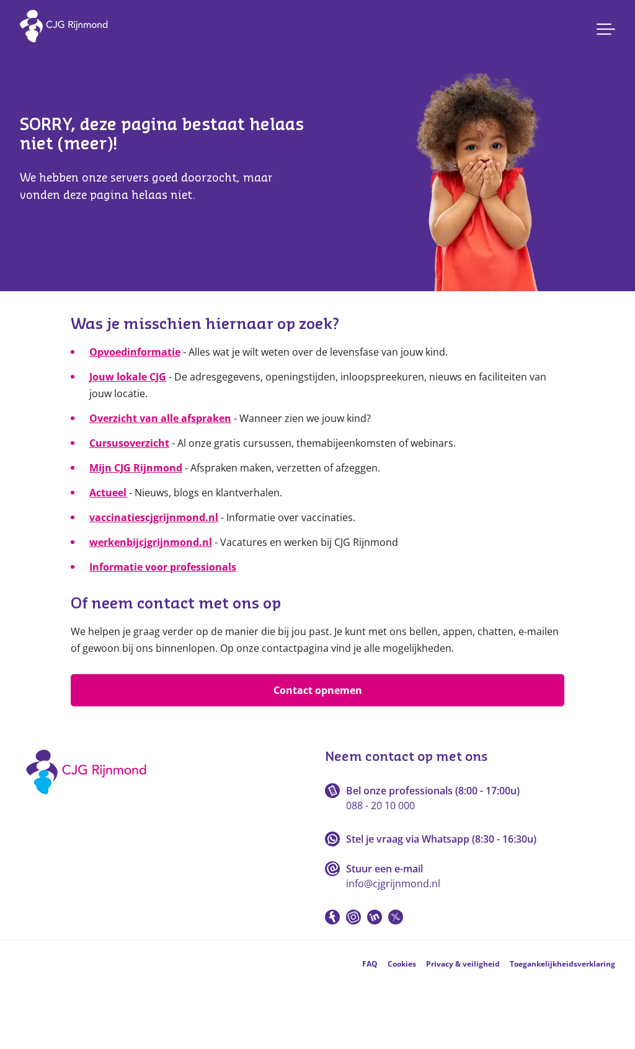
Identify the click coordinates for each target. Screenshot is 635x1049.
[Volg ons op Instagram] (353, 917)
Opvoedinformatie (134, 352)
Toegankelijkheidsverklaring (562, 964)
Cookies (402, 964)
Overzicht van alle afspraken (160, 418)
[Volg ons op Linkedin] (374, 917)
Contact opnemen (317, 690)
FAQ (370, 964)
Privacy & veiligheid (463, 964)
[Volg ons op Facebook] (332, 917)
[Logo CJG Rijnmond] (90, 798)
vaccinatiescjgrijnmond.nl (153, 517)
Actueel (108, 492)
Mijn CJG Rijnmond (135, 468)
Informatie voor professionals (162, 567)
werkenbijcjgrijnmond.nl (150, 542)
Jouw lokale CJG (127, 377)
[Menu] (606, 29)
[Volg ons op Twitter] (395, 917)
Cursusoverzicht (129, 443)
